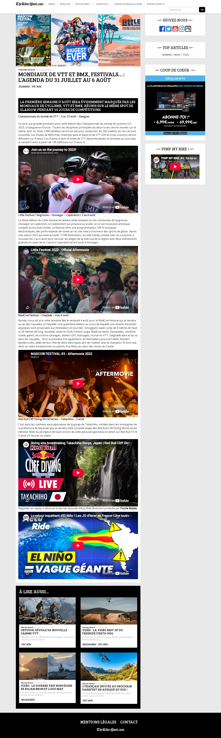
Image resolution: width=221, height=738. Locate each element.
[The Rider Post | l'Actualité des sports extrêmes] (29, 4)
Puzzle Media (128, 508)
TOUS (186, 54)
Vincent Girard (26, 69)
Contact (129, 722)
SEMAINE (167, 54)
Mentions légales (98, 722)
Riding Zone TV (156, 4)
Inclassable (89, 644)
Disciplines (82, 4)
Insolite (65, 4)
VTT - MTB (36, 86)
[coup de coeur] (175, 105)
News (51, 4)
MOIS (177, 54)
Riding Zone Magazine (128, 4)
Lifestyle (102, 4)
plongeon (24, 86)
